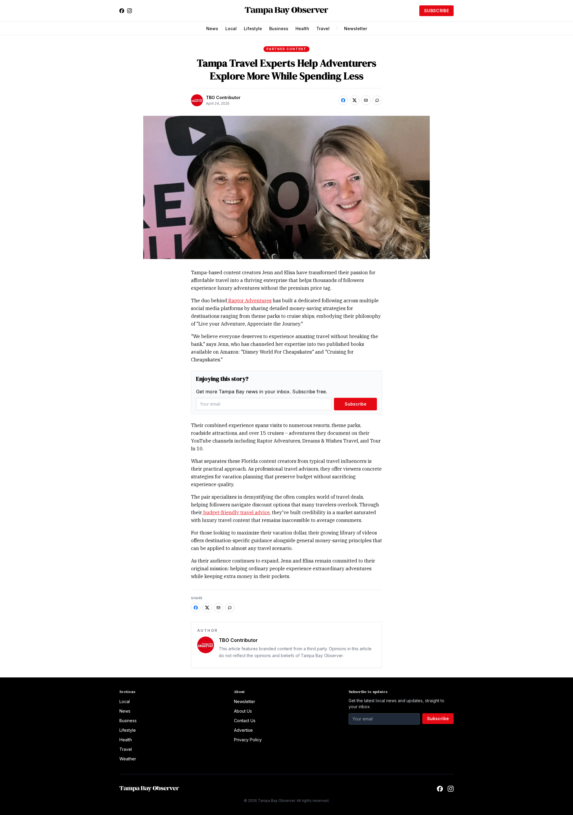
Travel (322, 28)
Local (231, 28)
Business (278, 28)
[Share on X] (354, 100)
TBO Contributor (223, 97)
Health (302, 28)
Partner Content (286, 49)
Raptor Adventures (249, 300)
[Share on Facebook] (343, 100)
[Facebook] (121, 10)
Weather (127, 758)
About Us (243, 711)
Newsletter (355, 28)
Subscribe (436, 10)
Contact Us (244, 720)
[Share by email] (366, 100)
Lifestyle (253, 28)
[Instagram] (129, 10)
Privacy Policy (248, 739)
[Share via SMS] (377, 100)
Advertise (243, 730)
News (212, 28)
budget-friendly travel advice (236, 512)
